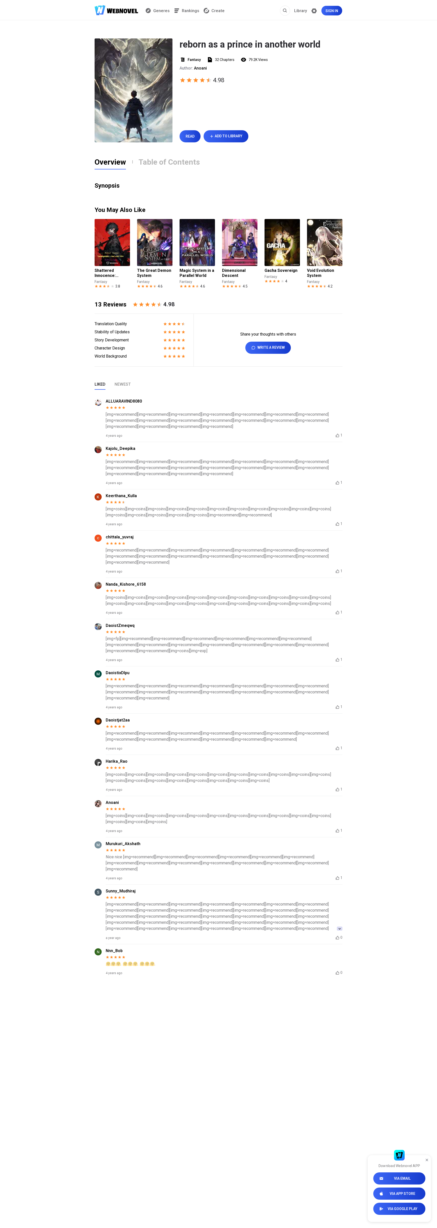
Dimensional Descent (234, 273)
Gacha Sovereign (281, 270)
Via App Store (402, 1194)
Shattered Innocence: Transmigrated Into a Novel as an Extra (111, 273)
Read (190, 136)
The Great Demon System (154, 273)
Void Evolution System (320, 273)
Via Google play (402, 1209)
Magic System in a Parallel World (197, 273)
